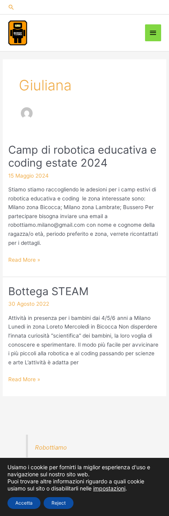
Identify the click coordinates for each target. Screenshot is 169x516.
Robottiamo (51, 447)
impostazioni (109, 488)
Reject (58, 503)
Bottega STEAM (48, 291)
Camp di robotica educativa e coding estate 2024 (82, 156)
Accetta (24, 503)
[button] (84, 7)
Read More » (24, 260)
